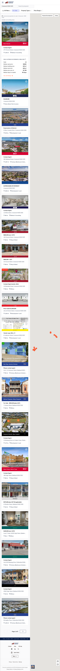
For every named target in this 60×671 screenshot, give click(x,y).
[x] (18, 649)
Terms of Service (17, 669)
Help (15, 646)
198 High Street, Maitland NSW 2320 (14, 477)
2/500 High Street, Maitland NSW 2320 (15, 593)
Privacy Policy (9, 669)
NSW (12, 638)
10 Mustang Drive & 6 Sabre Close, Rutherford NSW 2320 (15, 442)
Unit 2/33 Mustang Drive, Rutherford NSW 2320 (15, 564)
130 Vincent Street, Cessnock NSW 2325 (15, 238)
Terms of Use (15, 662)
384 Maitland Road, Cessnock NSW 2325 (15, 160)
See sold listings (8, 77)
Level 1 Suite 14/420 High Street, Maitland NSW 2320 (15, 535)
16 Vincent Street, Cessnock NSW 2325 (15, 263)
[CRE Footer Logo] (15, 643)
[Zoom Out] (58, 664)
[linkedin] (15, 649)
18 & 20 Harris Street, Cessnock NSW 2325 (15, 312)
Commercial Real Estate (9, 2)
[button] (4, 31)
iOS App (20, 646)
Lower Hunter (17, 638)
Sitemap (20, 662)
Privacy (10, 662)
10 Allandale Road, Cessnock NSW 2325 (15, 288)
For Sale (8, 638)
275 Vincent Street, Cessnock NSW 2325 (15, 50)
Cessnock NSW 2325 (9, 103)
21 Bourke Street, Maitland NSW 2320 (14, 506)
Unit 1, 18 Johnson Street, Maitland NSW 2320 (15, 372)
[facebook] (11, 649)
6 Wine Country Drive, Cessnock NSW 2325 (15, 132)
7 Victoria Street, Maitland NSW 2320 (14, 407)
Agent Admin (16, 652)
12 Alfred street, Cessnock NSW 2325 (14, 214)
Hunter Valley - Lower (26, 638)
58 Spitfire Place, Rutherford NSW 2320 (15, 622)
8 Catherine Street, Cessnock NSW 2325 (15, 337)
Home (4, 638)
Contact (9, 646)
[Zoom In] (58, 661)
